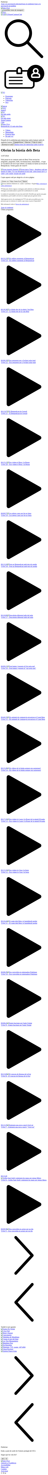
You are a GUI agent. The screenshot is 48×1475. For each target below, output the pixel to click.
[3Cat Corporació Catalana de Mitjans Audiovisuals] (5, 1461)
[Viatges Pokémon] (24, 1347)
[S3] (3, 14)
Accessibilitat (5, 1465)
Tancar (24, 181)
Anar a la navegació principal (11, 4)
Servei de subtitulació (22, 204)
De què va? (9, 136)
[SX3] (3, 12)
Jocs (6, 102)
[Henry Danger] (24, 1333)
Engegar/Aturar (18, 142)
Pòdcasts (8, 98)
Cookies (4, 1469)
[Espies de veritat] (24, 1329)
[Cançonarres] (24, 1335)
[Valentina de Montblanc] (24, 1337)
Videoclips (9, 100)
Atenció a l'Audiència (8, 1463)
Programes (9, 96)
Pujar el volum (37, 142)
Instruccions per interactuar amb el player (29, 145)
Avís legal (4, 1471)
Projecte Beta (10, 134)
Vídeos (7, 130)
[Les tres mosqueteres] (24, 1341)
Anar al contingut (28, 4)
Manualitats (9, 132)
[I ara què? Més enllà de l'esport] (24, 1331)
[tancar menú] (4, 106)
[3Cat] (5, 8)
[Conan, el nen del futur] (24, 1339)
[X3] (7, 14)
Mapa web (4, 1467)
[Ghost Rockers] (24, 1349)
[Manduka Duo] (24, 1343)
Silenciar (27, 142)
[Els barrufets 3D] (24, 1345)
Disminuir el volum (8, 145)
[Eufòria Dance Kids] (24, 1351)
